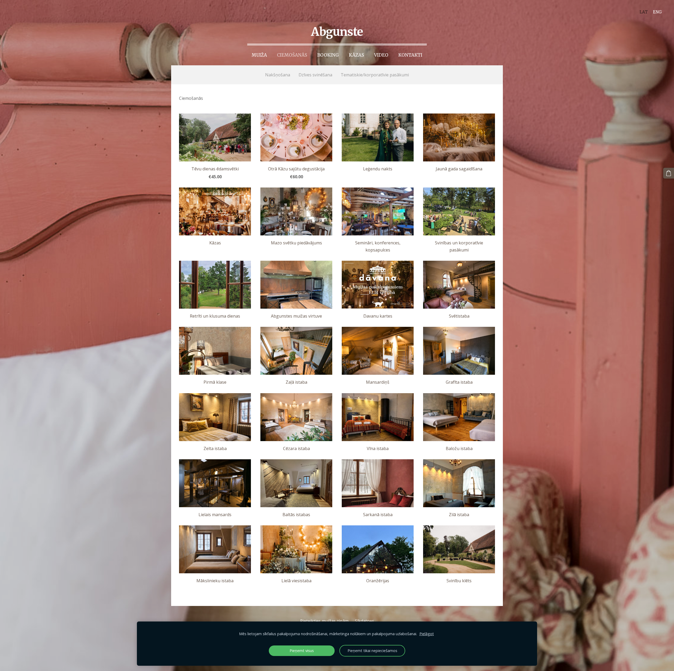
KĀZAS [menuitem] (356, 55)
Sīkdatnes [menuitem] (364, 621)
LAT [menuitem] (644, 11)
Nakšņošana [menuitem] (277, 75)
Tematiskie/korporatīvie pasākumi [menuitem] (375, 75)
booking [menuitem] (328, 55)
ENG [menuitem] (657, 11)
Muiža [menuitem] (259, 55)
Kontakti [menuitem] (410, 55)
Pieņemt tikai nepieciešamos (372, 650)
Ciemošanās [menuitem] (292, 55)
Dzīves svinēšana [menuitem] (315, 75)
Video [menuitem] (381, 55)
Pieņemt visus (302, 650)
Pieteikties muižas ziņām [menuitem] (324, 621)
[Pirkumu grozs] (668, 173)
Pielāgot (426, 633)
